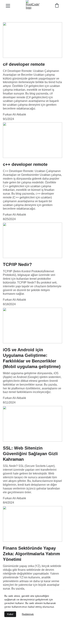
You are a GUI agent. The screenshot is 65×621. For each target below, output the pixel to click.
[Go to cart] (57, 5)
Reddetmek (28, 614)
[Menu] (8, 5)
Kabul (10, 614)
